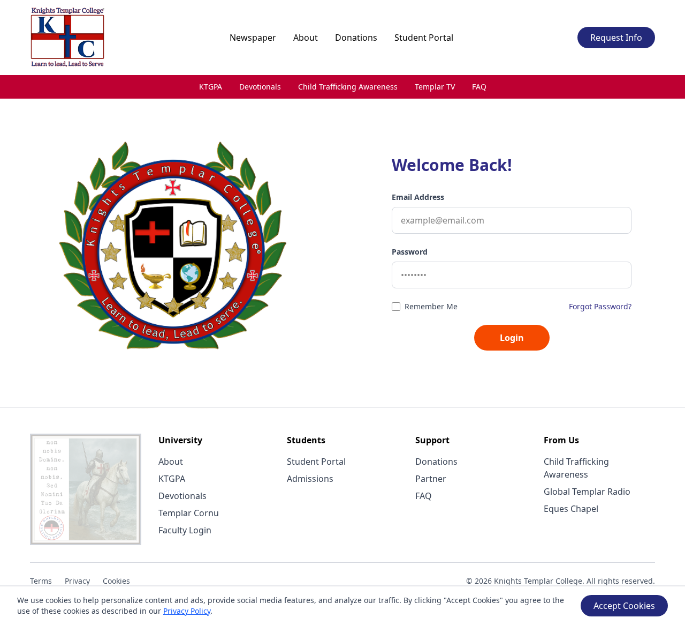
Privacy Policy (186, 611)
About (305, 37)
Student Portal (423, 37)
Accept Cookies (624, 606)
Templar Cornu (188, 513)
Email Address (418, 197)
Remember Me (431, 306)
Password (410, 252)
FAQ (479, 86)
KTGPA (210, 86)
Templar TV (435, 86)
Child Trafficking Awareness (348, 86)
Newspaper (253, 37)
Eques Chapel (571, 509)
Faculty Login (184, 530)
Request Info (616, 37)
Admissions (310, 479)
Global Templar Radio (587, 491)
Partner (430, 479)
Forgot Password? (600, 306)
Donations (356, 37)
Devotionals (260, 86)
